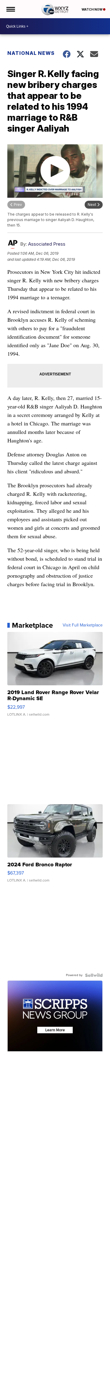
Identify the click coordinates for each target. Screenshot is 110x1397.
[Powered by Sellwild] (94, 975)
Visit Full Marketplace (83, 625)
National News (31, 53)
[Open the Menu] (10, 9)
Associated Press (46, 244)
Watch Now (92, 9)
